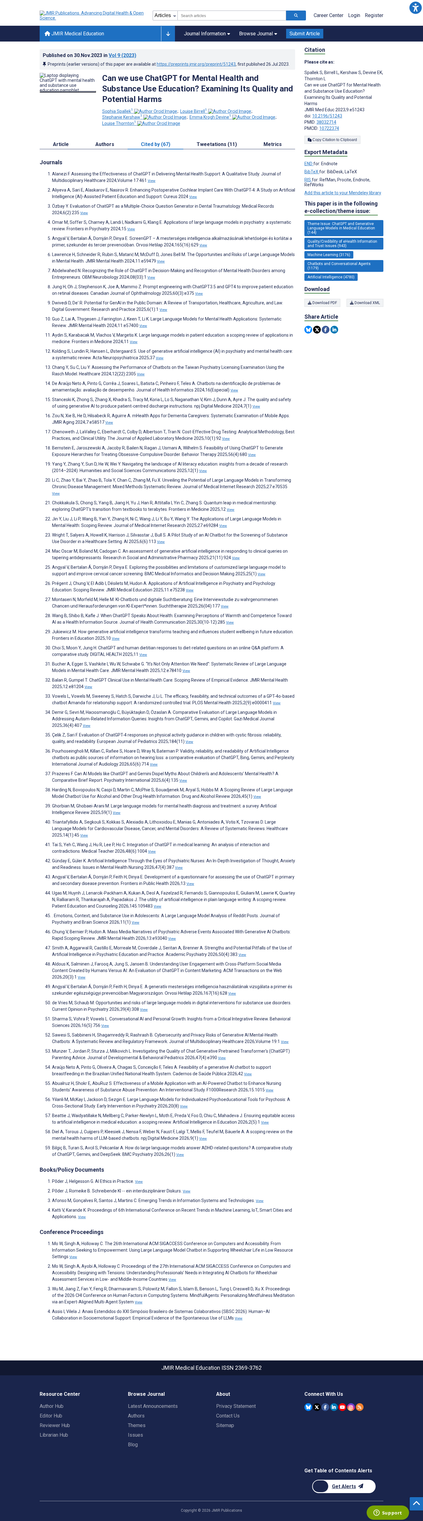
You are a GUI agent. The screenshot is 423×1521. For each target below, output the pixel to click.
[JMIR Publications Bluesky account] (308, 1407)
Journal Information (205, 34)
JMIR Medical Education (77, 34)
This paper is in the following (341, 207)
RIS (308, 179)
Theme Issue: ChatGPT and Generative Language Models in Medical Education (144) (341, 228)
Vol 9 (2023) (122, 55)
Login (354, 15)
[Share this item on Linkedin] (334, 330)
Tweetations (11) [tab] (217, 144)
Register (374, 15)
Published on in (89, 55)
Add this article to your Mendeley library (342, 192)
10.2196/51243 (327, 115)
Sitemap (225, 1425)
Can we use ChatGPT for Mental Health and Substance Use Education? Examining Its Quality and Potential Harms (197, 88)
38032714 (326, 122)
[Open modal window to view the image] (68, 92)
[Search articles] (296, 15)
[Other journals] (168, 33)
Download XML (367, 303)
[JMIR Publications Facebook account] (325, 1407)
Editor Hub (51, 1416)
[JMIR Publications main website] (92, 15)
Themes (137, 1425)
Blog (133, 1445)
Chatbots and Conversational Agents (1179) (339, 266)
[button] (415, 8)
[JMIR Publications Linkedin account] (334, 1407)
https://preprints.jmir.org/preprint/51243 (196, 64)
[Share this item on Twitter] (317, 330)
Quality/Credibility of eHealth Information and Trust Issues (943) (342, 243)
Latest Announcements (153, 1406)
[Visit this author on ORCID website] (155, 111)
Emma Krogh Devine (210, 117)
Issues (135, 1435)
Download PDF (324, 303)
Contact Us (228, 1416)
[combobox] (231, 15)
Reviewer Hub (55, 1425)
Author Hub (51, 1406)
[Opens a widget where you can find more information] (387, 1513)
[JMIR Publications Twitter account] (317, 1407)
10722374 (329, 128)
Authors (136, 1416)
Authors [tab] (104, 144)
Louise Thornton (119, 123)
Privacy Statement (236, 1406)
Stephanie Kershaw (122, 117)
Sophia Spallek (117, 111)
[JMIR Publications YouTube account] (342, 1407)
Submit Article (305, 34)
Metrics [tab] (273, 144)
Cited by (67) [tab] (155, 144)
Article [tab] (61, 144)
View (151, 181)
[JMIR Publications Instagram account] (351, 1407)
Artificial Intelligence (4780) (331, 277)
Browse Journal (256, 34)
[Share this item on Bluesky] (308, 330)
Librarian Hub (54, 1435)
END (308, 163)
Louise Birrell (193, 111)
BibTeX (311, 171)
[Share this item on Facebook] (325, 330)
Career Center (328, 15)
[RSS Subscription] (360, 1407)
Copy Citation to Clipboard (334, 140)
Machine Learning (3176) (328, 255)
